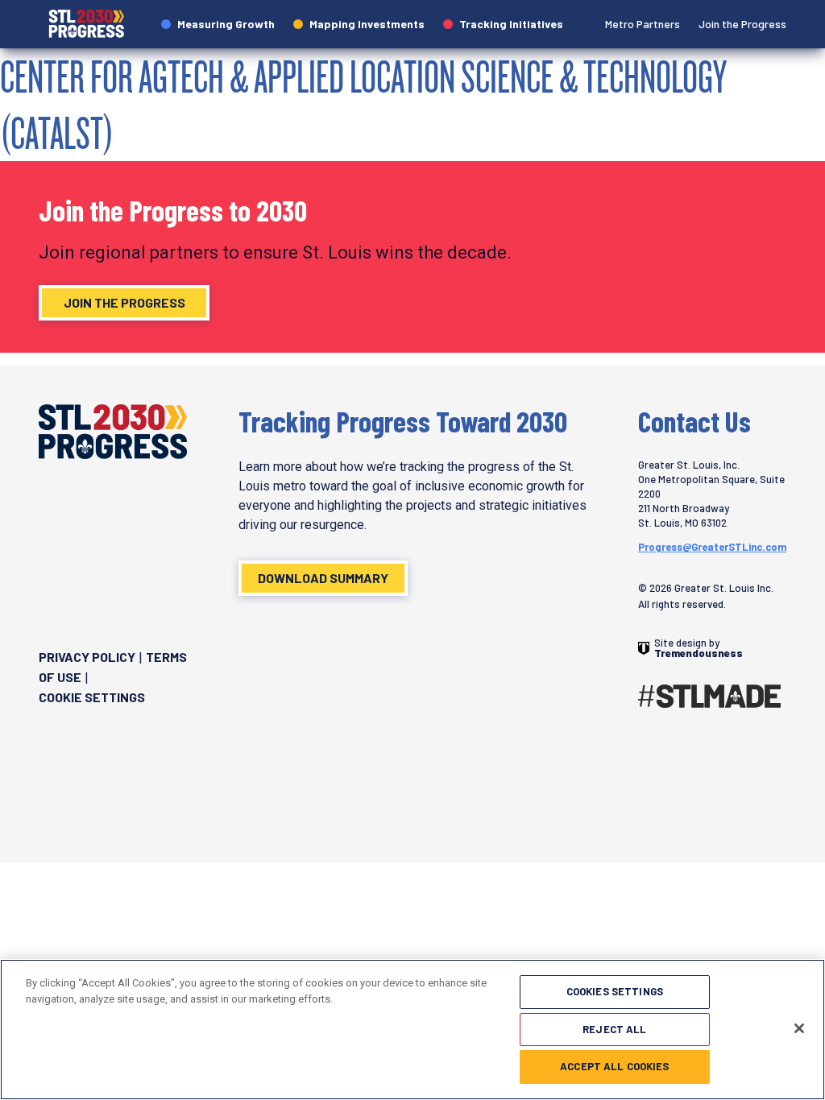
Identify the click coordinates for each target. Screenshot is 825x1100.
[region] (412, 1029)
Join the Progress (124, 302)
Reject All (614, 1029)
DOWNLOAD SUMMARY (323, 577)
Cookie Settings (92, 697)
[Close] (799, 1028)
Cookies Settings (614, 991)
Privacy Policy (87, 656)
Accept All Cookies (614, 1066)
